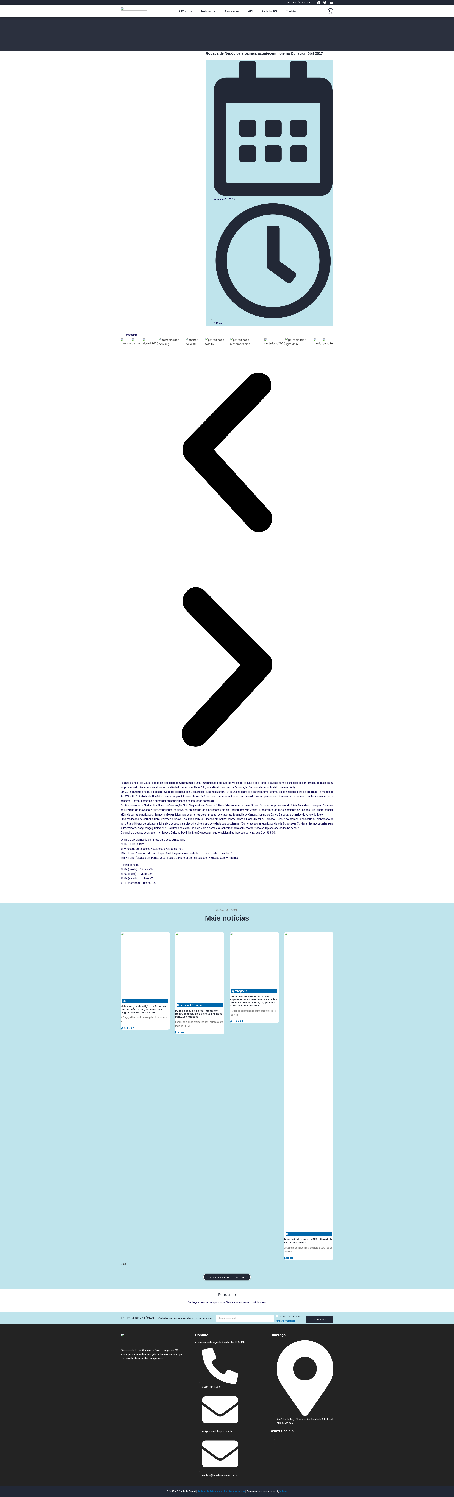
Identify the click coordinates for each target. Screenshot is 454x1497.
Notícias (206, 11)
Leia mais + (127, 1027)
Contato (291, 11)
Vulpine (283, 1491)
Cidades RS (269, 11)
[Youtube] (331, 2)
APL (250, 11)
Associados (232, 11)
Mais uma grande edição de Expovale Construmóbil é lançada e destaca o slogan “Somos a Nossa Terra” (143, 1009)
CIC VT (183, 11)
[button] (330, 11)
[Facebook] (318, 2)
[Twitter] (325, 2)
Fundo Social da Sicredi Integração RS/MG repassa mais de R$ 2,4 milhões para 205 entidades (198, 1013)
